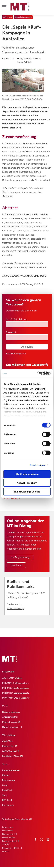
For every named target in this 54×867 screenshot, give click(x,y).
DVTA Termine (9, 751)
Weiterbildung (8, 735)
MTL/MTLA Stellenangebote (15, 688)
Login (5, 785)
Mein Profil (7, 790)
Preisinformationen (11, 770)
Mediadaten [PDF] (10, 848)
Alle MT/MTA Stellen (12, 678)
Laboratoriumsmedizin (23, 17)
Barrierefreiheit (9, 841)
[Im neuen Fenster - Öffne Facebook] (35, 839)
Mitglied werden (9, 722)
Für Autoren (8, 805)
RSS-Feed (7, 800)
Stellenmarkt (14, 604)
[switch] (43, 433)
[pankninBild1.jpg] (23, 80)
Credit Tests (7, 741)
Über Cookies (8, 837)
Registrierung (8, 780)
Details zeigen (37, 465)
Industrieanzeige (15, 608)
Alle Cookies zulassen (27, 474)
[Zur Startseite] (19, 6)
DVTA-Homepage (10, 727)
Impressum (7, 827)
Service (5, 764)
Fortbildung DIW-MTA (12, 756)
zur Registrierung (20, 557)
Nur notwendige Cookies (27, 491)
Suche (5, 795)
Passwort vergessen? (16, 353)
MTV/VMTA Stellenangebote (15, 697)
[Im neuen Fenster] (41, 839)
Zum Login (16, 565)
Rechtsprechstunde (11, 712)
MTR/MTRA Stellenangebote (15, 693)
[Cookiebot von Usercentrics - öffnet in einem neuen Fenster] (38, 373)
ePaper (5, 851)
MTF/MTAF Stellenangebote (15, 683)
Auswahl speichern (27, 483)
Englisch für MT (9, 746)
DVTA (5, 705)
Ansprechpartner (10, 716)
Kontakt (6, 775)
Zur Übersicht (12, 498)
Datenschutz (8, 834)
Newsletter (7, 830)
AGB (4, 844)
